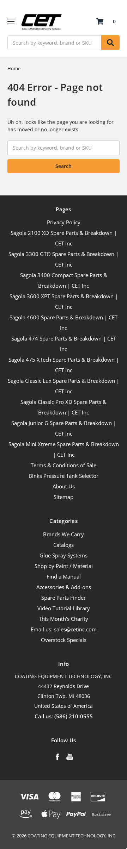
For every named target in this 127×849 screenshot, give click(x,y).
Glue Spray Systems (63, 555)
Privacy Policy (63, 222)
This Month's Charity (63, 618)
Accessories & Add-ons (63, 587)
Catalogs (63, 544)
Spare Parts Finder (63, 597)
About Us (64, 486)
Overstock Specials (63, 639)
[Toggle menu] (10, 21)
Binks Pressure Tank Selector (63, 475)
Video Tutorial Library (63, 608)
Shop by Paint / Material (64, 565)
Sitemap (63, 496)
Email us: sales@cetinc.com (64, 629)
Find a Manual (64, 576)
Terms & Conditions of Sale (63, 465)
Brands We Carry (63, 534)
